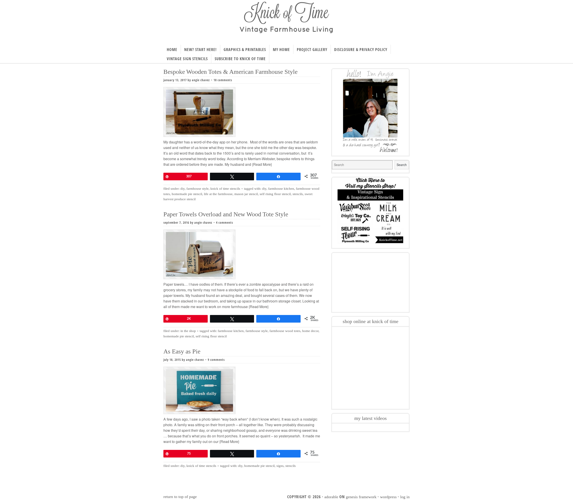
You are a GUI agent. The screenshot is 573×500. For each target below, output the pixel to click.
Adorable (331, 497)
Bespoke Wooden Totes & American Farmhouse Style (230, 71)
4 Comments (224, 222)
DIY (182, 188)
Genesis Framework (361, 497)
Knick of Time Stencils (225, 188)
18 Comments (223, 80)
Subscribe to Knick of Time (240, 58)
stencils (298, 194)
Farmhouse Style (197, 188)
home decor (310, 331)
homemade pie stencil (187, 194)
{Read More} (261, 164)
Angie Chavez (201, 80)
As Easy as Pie (181, 351)
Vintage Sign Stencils (187, 58)
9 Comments (216, 359)
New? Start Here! (200, 49)
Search (402, 164)
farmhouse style (257, 331)
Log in (405, 497)
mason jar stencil (246, 194)
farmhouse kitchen (281, 188)
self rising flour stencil (275, 194)
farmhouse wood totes (284, 331)
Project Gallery (312, 49)
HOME (172, 49)
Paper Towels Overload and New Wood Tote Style (225, 214)
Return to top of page (180, 496)
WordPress (388, 497)
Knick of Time (286, 21)
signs (280, 466)
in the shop (188, 331)
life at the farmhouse (218, 194)
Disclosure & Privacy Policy (360, 49)
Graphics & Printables (245, 49)
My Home (281, 49)
